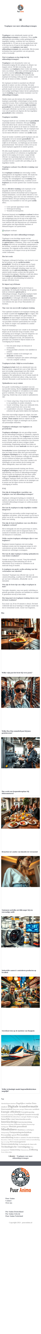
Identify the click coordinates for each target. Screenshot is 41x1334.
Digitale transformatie (23, 1106)
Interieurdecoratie (23, 1119)
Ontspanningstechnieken (20, 1132)
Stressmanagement (18, 1142)
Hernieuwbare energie (18, 1117)
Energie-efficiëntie (11, 1111)
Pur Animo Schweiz (12, 1214)
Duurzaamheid (6, 1109)
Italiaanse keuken (20, 1124)
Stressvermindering (9, 1144)
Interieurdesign (9, 1121)
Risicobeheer (4, 1139)
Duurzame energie (18, 1109)
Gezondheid (5, 1117)
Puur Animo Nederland (14, 1216)
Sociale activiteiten (20, 1139)
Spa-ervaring (5, 1142)
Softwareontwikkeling (33, 1139)
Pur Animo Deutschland (14, 1212)
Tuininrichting (15, 1150)
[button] (20, 20)
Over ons (8, 1203)
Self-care (11, 1139)
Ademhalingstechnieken (8, 1103)
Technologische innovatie (28, 1144)
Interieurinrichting (25, 1122)
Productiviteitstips (33, 1137)
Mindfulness (9, 1129)
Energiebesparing (27, 1112)
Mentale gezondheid (18, 1126)
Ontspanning (5, 1132)
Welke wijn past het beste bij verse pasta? (17, 673)
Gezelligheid (19, 1114)
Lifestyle (12, 1156)
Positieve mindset (20, 1137)
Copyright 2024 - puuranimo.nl (20, 1222)
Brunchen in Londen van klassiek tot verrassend (20, 852)
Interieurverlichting (7, 1124)
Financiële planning (7, 1114)
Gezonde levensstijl (32, 1114)
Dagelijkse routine (24, 1103)
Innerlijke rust (8, 1119)
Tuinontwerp (25, 1150)
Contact (8, 1201)
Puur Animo (10, 1198)
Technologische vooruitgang (15, 1146)
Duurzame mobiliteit (31, 1109)
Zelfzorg (33, 1149)
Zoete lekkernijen (6, 1152)
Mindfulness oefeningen (25, 1130)
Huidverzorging (32, 1117)
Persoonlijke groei (8, 1135)
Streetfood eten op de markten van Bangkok (18, 1031)
